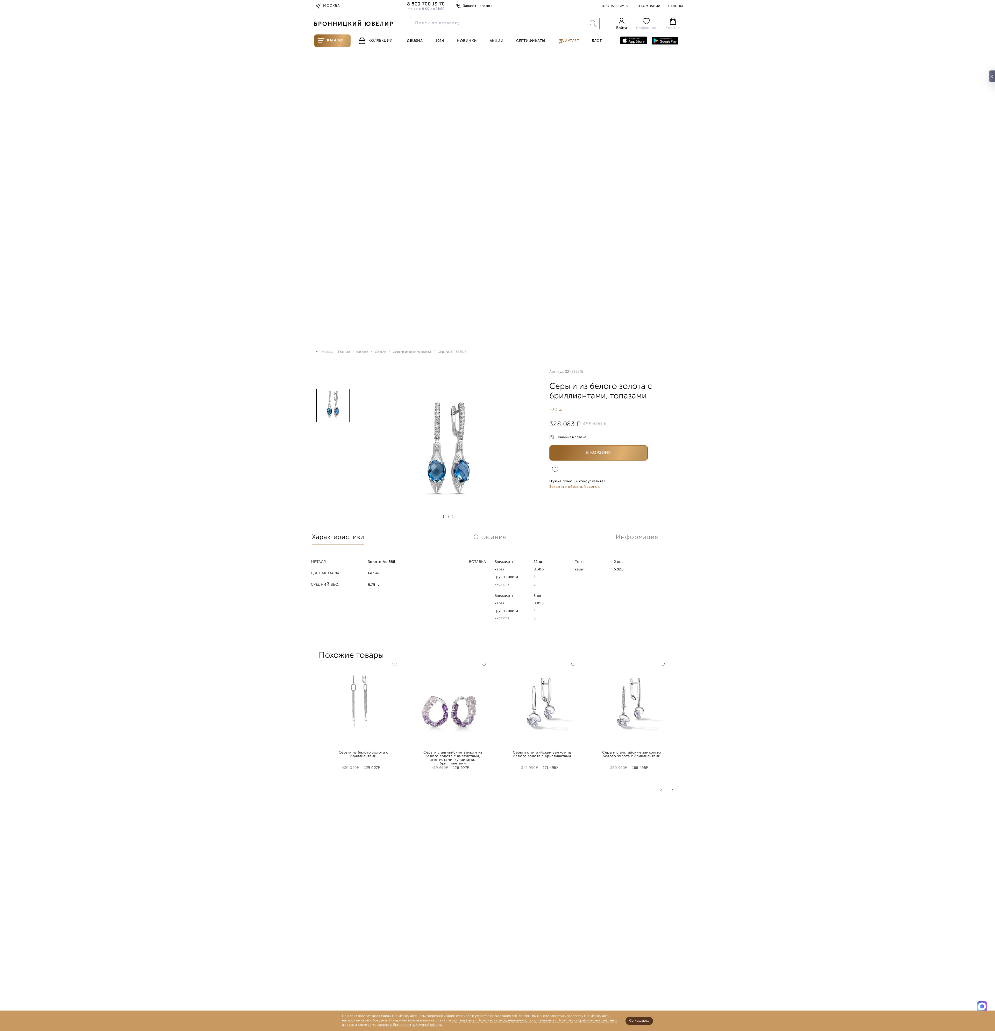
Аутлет (571, 41)
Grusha (415, 41)
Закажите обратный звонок (574, 487)
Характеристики (338, 537)
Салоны (675, 6)
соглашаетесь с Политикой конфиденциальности (491, 1020)
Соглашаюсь (639, 1020)
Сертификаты (530, 41)
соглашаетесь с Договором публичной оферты (405, 1025)
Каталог (335, 40)
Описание (490, 537)
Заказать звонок (477, 6)
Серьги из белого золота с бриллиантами (363, 754)
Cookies (398, 1016)
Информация (637, 537)
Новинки (467, 41)
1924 (439, 41)
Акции (497, 41)
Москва (331, 6)
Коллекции (380, 41)
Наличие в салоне (572, 437)
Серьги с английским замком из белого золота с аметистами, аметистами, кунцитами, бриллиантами (452, 754)
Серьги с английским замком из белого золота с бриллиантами (542, 754)
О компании (648, 6)
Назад (327, 352)
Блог (597, 41)
